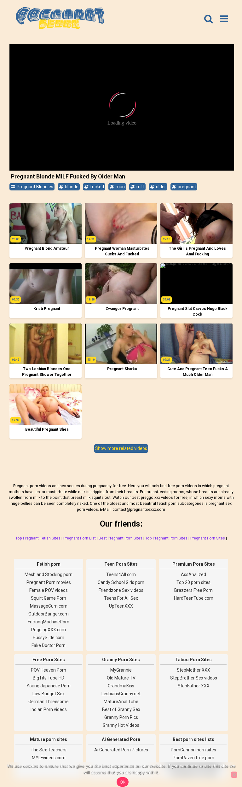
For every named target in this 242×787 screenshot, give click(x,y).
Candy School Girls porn (121, 582)
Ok (122, 781)
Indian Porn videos (49, 709)
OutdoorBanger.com (48, 613)
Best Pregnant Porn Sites (120, 538)
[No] (234, 775)
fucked (96, 186)
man (120, 186)
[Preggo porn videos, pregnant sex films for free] (60, 19)
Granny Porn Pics (121, 717)
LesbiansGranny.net (121, 693)
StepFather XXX (194, 685)
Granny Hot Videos (121, 725)
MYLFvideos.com (49, 757)
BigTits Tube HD (48, 677)
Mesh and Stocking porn (48, 574)
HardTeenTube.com (193, 598)
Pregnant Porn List (79, 538)
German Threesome (48, 701)
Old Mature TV (121, 677)
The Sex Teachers (48, 749)
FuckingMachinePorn (48, 621)
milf (139, 186)
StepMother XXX (193, 670)
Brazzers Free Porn (193, 590)
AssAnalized (193, 574)
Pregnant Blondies (34, 186)
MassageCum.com (48, 606)
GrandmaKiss (121, 685)
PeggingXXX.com (48, 629)
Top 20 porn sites (193, 582)
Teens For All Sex (121, 598)
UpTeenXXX (121, 606)
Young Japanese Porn (48, 685)
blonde (71, 186)
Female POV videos (48, 590)
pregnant (186, 186)
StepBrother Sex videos (193, 677)
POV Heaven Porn (48, 670)
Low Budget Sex (48, 693)
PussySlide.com (48, 637)
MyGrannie (121, 670)
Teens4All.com (121, 574)
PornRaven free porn (193, 757)
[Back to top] (223, 758)
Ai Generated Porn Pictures (121, 749)
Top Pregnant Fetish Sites (37, 538)
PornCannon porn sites (193, 749)
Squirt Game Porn (48, 598)
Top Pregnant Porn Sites (166, 538)
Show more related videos (121, 448)
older (160, 186)
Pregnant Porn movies (48, 582)
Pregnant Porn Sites (207, 538)
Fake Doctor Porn (49, 645)
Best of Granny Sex (121, 709)
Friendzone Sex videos (121, 590)
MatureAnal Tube (121, 701)
